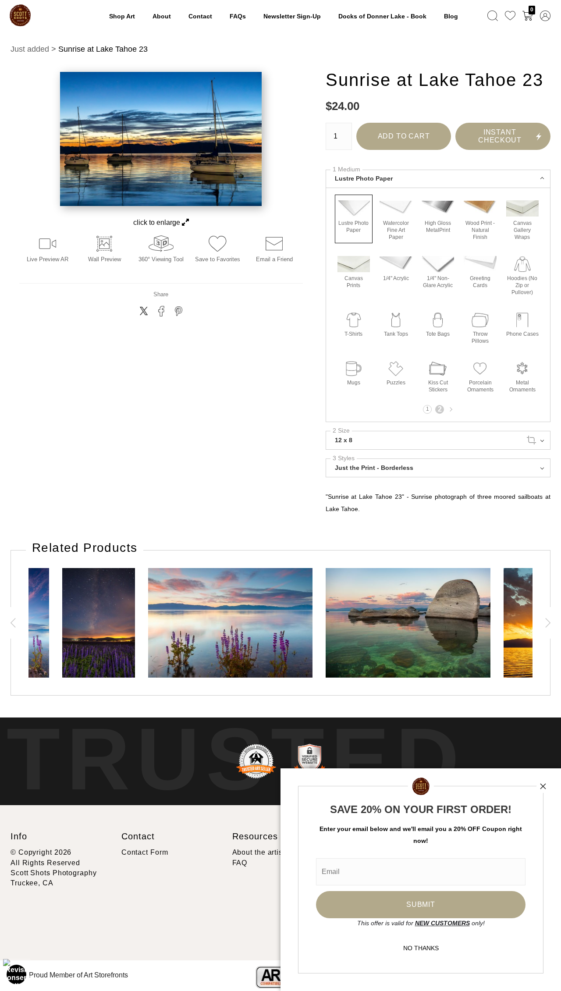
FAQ (240, 863)
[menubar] (517, 15)
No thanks (421, 948)
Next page (450, 409)
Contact (200, 16)
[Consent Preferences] (16, 974)
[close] (543, 786)
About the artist (258, 852)
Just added (30, 49)
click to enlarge (157, 222)
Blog (451, 16)
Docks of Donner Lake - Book (382, 16)
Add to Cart (404, 136)
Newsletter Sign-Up (292, 16)
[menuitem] (492, 15)
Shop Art (122, 16)
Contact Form (144, 852)
